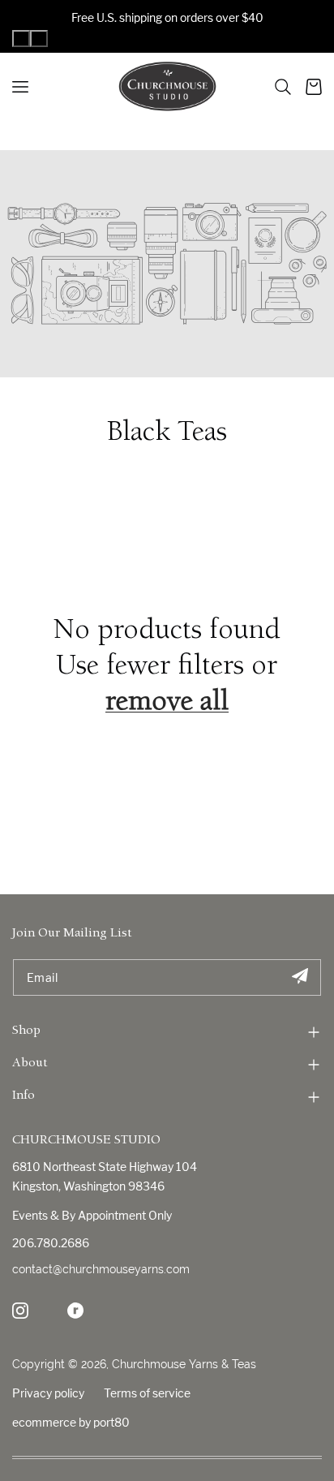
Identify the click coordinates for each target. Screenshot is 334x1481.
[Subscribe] (299, 977)
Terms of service (147, 1393)
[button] (283, 87)
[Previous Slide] (21, 38)
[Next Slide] (39, 38)
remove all (167, 703)
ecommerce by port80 (71, 1422)
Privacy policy (48, 1393)
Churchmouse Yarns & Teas (184, 1364)
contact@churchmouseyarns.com (101, 1269)
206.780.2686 (50, 1243)
